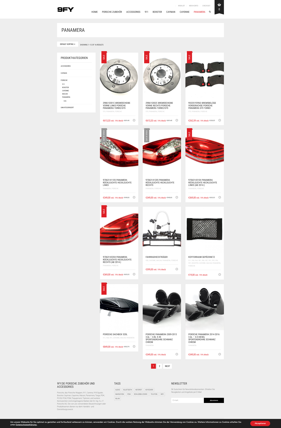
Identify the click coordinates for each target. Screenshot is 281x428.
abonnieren (214, 400)
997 (189, 263)
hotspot (138, 390)
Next (167, 366)
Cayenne (184, 11)
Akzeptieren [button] (260, 423)
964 (196, 260)
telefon (154, 394)
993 (213, 260)
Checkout (206, 6)
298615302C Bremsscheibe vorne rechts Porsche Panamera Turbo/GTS (159, 105)
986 (203, 260)
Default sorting (67, 44)
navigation (119, 394)
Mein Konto (193, 6)
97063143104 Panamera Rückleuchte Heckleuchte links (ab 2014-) (202, 182)
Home (94, 11)
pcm (129, 394)
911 (146, 11)
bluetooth (127, 390)
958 (147, 260)
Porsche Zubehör (112, 11)
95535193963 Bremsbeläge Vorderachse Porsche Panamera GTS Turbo (202, 105)
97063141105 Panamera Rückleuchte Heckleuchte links (117, 182)
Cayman (170, 11)
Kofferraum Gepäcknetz (201, 257)
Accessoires (66, 66)
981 (199, 260)
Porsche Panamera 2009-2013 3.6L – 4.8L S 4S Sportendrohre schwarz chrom (161, 338)
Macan (159, 260)
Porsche (118, 111)
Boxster (157, 11)
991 (210, 260)
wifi (162, 394)
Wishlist (181, 6)
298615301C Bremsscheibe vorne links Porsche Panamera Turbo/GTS (116, 105)
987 (206, 260)
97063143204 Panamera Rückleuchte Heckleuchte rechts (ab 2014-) (117, 260)
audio (117, 390)
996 (216, 260)
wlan (117, 399)
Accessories (133, 11)
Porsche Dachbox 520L (115, 334)
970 (104, 111)
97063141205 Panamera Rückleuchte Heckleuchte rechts (160, 182)
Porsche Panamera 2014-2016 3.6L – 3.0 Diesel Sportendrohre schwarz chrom (204, 338)
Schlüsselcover (140, 394)
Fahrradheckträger (157, 257)
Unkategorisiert (67, 107)
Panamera (199, 11)
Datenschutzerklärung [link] (26, 424)
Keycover (149, 390)
